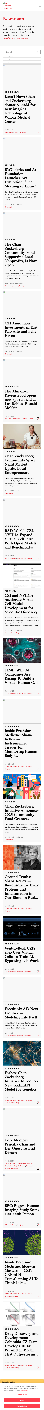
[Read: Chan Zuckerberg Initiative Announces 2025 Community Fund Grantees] (22, 808)
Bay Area (8, 419)
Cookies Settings (22, 1394)
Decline (22, 1400)
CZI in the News (20, 132)
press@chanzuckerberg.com (15, 38)
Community (9, 132)
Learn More (24, 1390)
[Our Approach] (9, 5)
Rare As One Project (12, 1166)
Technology (28, 558)
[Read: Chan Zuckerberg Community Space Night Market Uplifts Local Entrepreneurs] (22, 460)
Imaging (30, 1163)
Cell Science (9, 1163)
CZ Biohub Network (12, 766)
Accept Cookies (22, 1406)
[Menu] (40, 6)
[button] (22, 56)
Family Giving (19, 286)
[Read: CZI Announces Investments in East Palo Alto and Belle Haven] (22, 324)
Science (20, 558)
